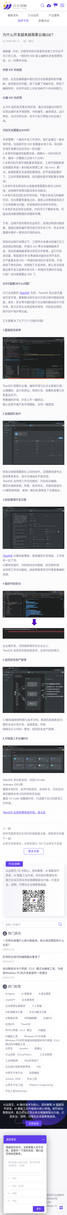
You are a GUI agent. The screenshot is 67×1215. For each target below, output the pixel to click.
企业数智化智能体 (15, 1005)
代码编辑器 (30, 1018)
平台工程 (32, 1078)
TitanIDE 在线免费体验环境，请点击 (24, 812)
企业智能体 (28, 999)
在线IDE (9, 1024)
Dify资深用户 (31, 1060)
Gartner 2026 (13, 1078)
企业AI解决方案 (37, 1012)
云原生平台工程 (14, 1084)
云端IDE (47, 1018)
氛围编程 (34, 1072)
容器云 (38, 1048)
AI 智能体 (26, 993)
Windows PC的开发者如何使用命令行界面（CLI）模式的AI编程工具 (32, 1042)
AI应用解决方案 (14, 1012)
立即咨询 (34, 1123)
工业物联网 (11, 1060)
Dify (39, 1066)
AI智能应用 (11, 1018)
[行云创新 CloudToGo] (15, 5)
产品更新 (54, 15)
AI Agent (10, 993)
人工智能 (37, 1005)
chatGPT (10, 999)
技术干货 (23, 20)
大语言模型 (44, 993)
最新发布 (13, 15)
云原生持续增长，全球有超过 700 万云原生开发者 (32, 843)
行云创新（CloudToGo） (19, 1054)
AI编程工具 (11, 1036)
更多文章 (33, 851)
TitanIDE (24, 292)
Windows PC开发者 (35, 1036)
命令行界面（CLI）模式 (18, 1030)
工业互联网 (45, 1054)
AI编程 (42, 1030)
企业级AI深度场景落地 (17, 1066)
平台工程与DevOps (16, 1091)
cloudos (23, 1048)
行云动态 (33, 15)
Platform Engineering (41, 1084)
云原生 (9, 1048)
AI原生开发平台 (14, 1072)
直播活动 (43, 20)
